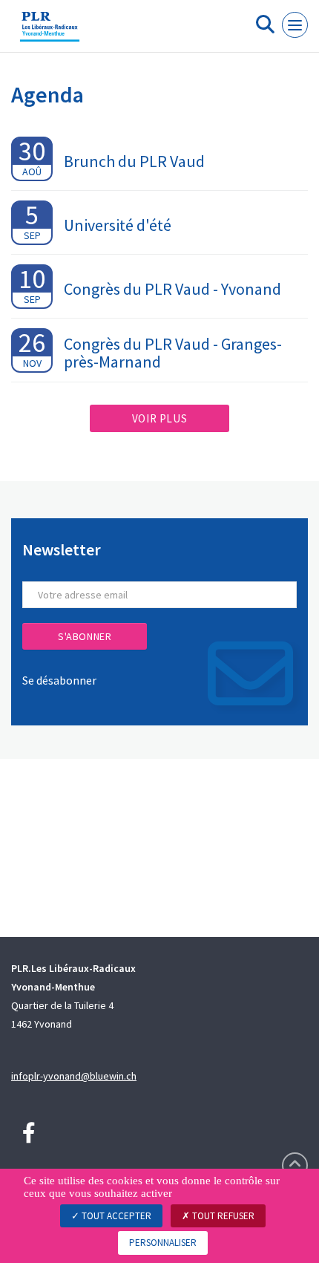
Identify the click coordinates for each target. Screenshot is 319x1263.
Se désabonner (59, 680)
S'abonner (84, 636)
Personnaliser (163, 1242)
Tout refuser (222, 1216)
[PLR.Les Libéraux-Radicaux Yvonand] (49, 32)
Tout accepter (115, 1216)
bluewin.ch (113, 1076)
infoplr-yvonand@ (50, 1076)
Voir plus (159, 418)
